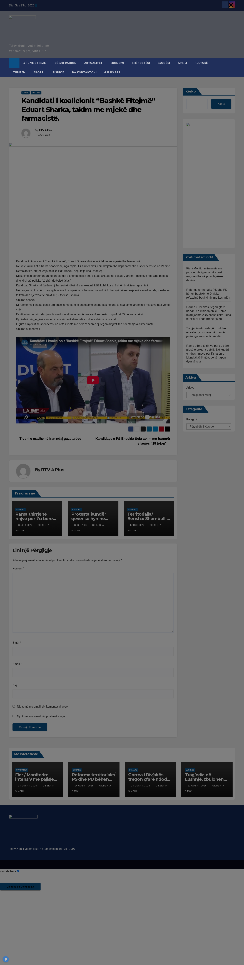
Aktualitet (93, 63)
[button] (232, 67)
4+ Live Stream (35, 63)
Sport (39, 72)
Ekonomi (117, 63)
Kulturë (201, 63)
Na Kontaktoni (84, 72)
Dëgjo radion (65, 63)
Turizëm (19, 72)
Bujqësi (164, 63)
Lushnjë (57, 72)
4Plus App (112, 72)
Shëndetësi (141, 63)
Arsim (182, 63)
